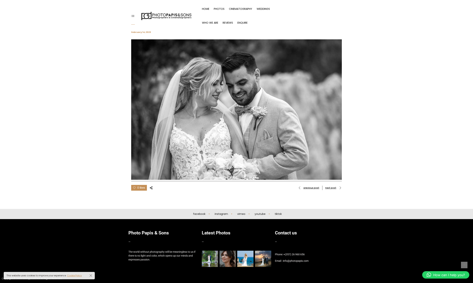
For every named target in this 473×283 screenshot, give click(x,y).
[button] (445, 275)
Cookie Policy (74, 275)
